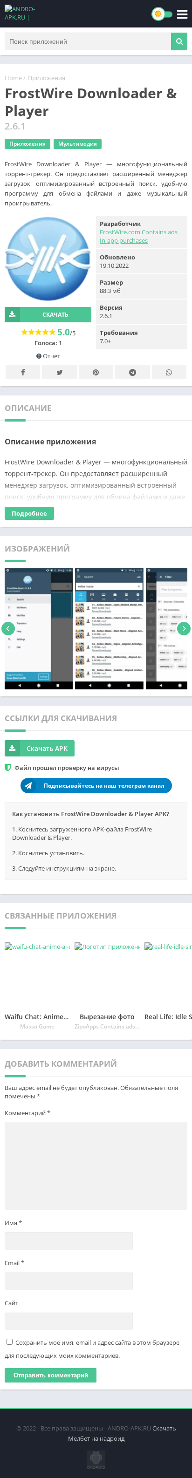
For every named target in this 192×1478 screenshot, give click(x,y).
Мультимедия (77, 144)
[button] (179, 41)
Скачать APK (47, 748)
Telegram (132, 372)
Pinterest (96, 372)
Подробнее (29, 513)
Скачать (55, 315)
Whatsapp (169, 372)
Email (14, 1263)
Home (13, 78)
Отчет (50, 356)
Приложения (46, 78)
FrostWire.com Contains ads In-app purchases (139, 236)
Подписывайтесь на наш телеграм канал (104, 786)
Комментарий (27, 1113)
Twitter (59, 372)
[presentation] (8, 628)
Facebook (23, 372)
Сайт (11, 1303)
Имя (13, 1223)
